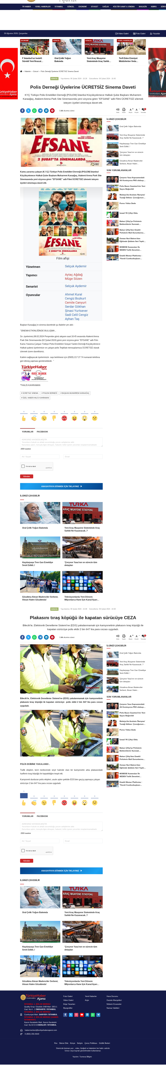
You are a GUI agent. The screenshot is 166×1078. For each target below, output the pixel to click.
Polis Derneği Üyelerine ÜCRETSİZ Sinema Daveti (60, 71)
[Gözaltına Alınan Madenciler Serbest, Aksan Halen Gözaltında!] (40, 582)
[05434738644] (93, 1015)
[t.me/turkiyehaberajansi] (98, 1015)
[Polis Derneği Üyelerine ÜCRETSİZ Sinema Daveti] (61, 142)
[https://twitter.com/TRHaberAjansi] (71, 1015)
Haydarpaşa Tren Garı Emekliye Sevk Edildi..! (37, 563)
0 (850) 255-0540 (32, 1034)
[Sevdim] (44, 414)
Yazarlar (156, 33)
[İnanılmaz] (84, 414)
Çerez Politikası (91, 1043)
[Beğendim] (24, 414)
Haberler (28, 71)
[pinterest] (52, 110)
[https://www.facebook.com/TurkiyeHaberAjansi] (65, 1015)
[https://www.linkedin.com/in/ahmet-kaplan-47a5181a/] (87, 1015)
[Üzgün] (94, 414)
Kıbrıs (154, 7)
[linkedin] (46, 110)
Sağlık (105, 7)
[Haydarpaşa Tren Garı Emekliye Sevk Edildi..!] (40, 547)
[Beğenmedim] (54, 414)
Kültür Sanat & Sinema (124, 7)
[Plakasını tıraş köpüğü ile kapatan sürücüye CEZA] (61, 669)
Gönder (26, 476)
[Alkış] (34, 414)
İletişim (80, 1043)
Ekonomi (83, 7)
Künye (72, 1043)
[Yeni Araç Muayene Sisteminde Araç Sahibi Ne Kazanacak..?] (82, 513)
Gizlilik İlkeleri (104, 1043)
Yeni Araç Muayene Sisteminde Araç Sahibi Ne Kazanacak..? (82, 529)
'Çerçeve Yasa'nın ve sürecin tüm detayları (80, 563)
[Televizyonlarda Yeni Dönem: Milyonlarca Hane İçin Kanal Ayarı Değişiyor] (82, 582)
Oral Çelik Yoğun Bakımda (35, 528)
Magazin (143, 7)
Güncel (70, 7)
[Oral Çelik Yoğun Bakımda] (40, 513)
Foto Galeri (140, 33)
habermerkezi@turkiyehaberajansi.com (41, 1030)
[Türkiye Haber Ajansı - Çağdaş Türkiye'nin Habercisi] (33, 997)
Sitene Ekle (63, 1043)
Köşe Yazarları (69, 1004)
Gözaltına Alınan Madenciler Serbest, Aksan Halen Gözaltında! (40, 598)
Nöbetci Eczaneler (114, 1004)
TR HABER (26, 7)
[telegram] (40, 110)
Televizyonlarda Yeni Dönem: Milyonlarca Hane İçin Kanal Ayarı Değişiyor (80, 598)
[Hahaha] (74, 414)
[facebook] (22, 110)
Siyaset (94, 7)
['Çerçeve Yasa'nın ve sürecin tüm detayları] (82, 547)
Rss (55, 1043)
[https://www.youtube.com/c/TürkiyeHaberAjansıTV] (82, 1015)
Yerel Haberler (91, 996)
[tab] (27, 431)
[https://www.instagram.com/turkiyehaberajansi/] (76, 1015)
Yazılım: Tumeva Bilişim (82, 1057)
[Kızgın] (64, 414)
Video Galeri (123, 33)
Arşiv (87, 1000)
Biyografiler (67, 1008)
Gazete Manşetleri (114, 1000)
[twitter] (28, 110)
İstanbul (59, 7)
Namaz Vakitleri (113, 1008)
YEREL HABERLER (42, 7)
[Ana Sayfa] (21, 72)
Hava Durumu (112, 996)
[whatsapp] (34, 110)
